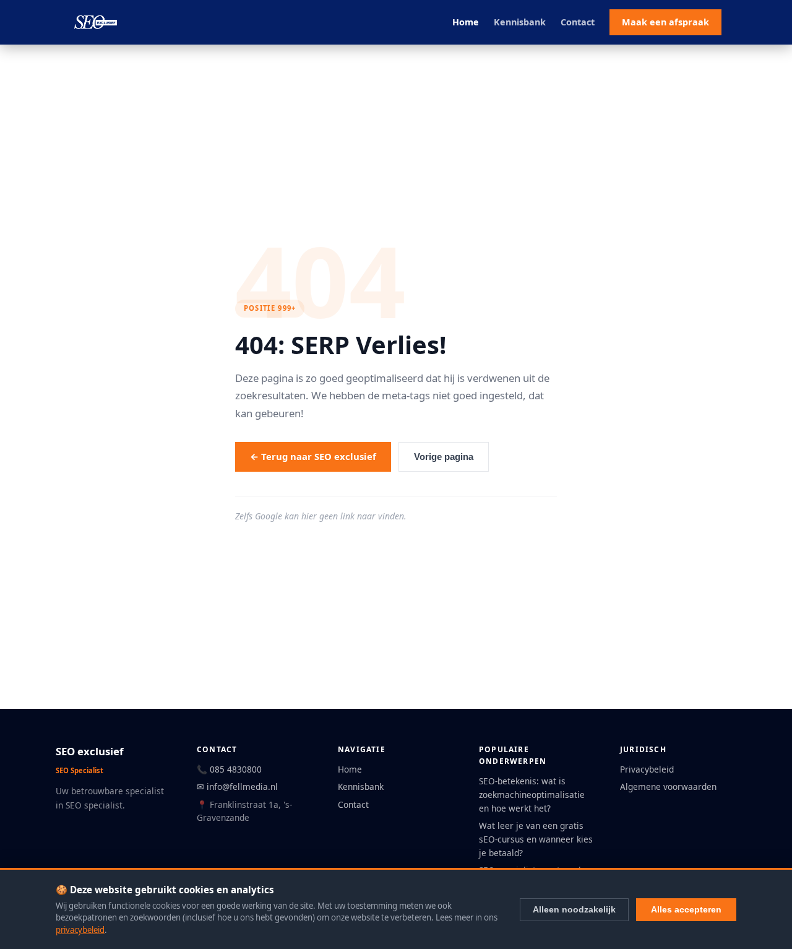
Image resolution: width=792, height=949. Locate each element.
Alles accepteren (686, 909)
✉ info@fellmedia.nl (237, 786)
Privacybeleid (647, 769)
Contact (578, 22)
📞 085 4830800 (229, 769)
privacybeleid (80, 929)
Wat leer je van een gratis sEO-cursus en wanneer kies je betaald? (536, 839)
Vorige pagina (443, 457)
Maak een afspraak (665, 22)
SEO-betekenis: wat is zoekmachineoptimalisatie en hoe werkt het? (532, 794)
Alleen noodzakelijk (574, 909)
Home (465, 22)
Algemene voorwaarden (668, 786)
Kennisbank (520, 22)
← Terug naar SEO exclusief (313, 456)
